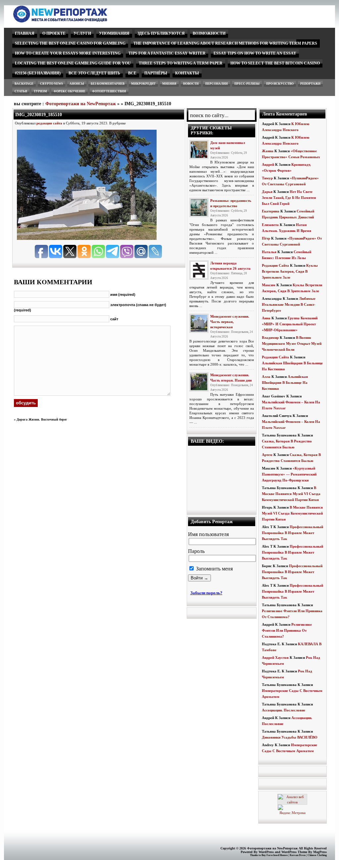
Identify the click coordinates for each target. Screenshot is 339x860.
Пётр (266, 238)
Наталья (269, 252)
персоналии (216, 83)
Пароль (196, 551)
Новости (191, 83)
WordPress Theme (294, 852)
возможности (209, 33)
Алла (266, 377)
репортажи (310, 83)
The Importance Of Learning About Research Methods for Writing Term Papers (225, 43)
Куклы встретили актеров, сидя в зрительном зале (290, 271)
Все (132, 73)
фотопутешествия (109, 91)
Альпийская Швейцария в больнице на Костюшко (285, 382)
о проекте (54, 33)
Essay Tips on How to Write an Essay (255, 53)
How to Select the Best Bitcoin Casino (275, 63)
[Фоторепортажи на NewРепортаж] (71, 20)
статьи (21, 91)
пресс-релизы (247, 83)
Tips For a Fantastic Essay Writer (167, 53)
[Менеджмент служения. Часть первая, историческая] (199, 323)
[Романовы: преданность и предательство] (199, 207)
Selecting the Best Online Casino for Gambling (70, 43)
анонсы (77, 83)
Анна (266, 318)
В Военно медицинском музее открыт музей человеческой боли (291, 343)
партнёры (155, 73)
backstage (24, 83)
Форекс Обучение (69, 91)
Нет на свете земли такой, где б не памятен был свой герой (289, 197)
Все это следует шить (94, 73)
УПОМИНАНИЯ (114, 33)
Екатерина (270, 211)
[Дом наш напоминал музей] (199, 149)
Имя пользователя (208, 534)
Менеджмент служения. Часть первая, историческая (229, 321)
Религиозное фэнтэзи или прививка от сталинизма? (287, 630)
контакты (187, 73)
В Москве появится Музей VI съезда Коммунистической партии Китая (291, 494)
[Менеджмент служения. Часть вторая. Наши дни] (199, 381)
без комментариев (107, 83)
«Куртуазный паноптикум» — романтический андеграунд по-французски (289, 474)
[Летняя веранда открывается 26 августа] (199, 270)
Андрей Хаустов (275, 657)
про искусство (280, 83)
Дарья (267, 192)
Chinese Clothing (317, 855)
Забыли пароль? (206, 592)
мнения (169, 83)
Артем (267, 455)
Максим (268, 285)
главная (24, 33)
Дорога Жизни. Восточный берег (42, 419)
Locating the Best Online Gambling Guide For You (73, 63)
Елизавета (270, 225)
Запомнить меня (214, 568)
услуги (82, 33)
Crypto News (51, 83)
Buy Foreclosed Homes (275, 855)
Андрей (268, 164)
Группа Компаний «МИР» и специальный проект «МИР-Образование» (289, 324)
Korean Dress (298, 855)
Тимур (267, 178)
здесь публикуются (161, 33)
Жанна (267, 151)
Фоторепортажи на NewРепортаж (80, 103)
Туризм (40, 91)
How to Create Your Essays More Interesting (68, 53)
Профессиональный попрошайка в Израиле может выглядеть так (292, 533)
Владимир (270, 337)
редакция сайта (49, 123)
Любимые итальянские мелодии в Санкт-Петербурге (288, 304)
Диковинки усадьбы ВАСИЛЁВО (289, 737)
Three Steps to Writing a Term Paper (180, 63)
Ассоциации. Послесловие (283, 710)
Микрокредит (143, 83)
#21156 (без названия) (38, 73)
